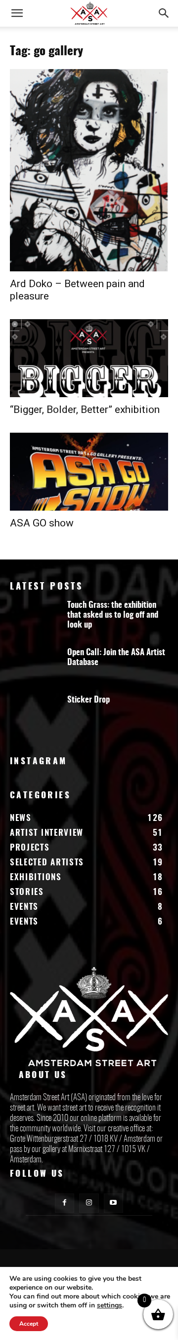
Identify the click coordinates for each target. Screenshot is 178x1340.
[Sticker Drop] (34, 714)
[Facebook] (64, 1203)
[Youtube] (113, 1203)
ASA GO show (42, 523)
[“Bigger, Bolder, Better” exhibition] (89, 358)
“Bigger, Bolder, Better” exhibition (85, 409)
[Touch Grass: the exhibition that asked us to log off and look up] (34, 619)
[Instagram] (88, 1203)
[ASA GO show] (89, 472)
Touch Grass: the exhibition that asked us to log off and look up (112, 615)
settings (109, 1305)
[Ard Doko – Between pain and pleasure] (89, 170)
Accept (28, 1324)
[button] (17, 13)
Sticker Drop (88, 700)
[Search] (164, 13)
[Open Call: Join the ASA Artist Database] (34, 667)
